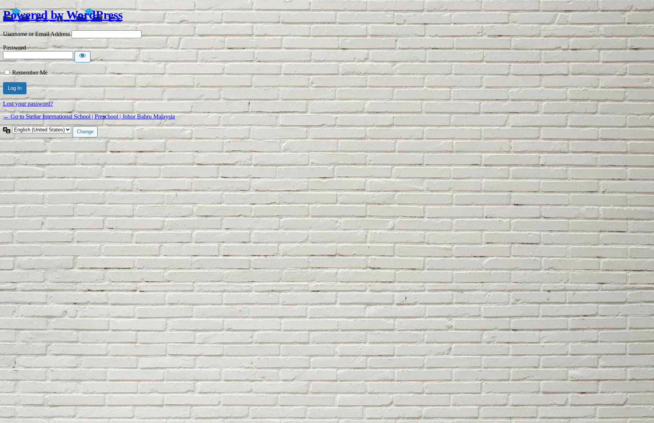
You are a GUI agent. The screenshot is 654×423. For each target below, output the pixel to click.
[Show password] (82, 56)
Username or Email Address (36, 34)
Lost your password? (28, 103)
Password (14, 47)
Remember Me (30, 72)
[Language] (7, 129)
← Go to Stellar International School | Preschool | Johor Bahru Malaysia (89, 116)
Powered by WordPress (63, 15)
